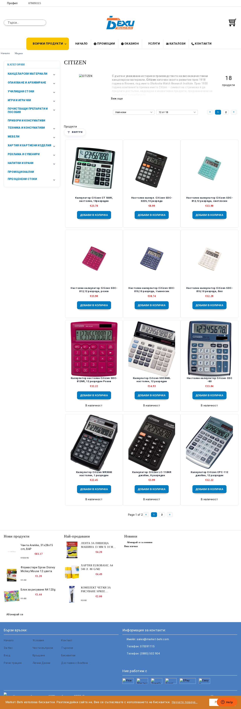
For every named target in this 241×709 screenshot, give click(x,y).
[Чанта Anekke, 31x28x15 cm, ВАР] (12, 551)
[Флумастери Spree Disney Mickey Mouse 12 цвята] (12, 574)
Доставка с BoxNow (74, 662)
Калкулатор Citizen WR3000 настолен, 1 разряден (94, 474)
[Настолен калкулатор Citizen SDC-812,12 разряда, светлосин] (209, 169)
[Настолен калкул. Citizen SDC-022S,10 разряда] (152, 168)
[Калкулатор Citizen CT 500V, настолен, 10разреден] (94, 168)
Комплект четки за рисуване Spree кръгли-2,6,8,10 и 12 (96, 589)
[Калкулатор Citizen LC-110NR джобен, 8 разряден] (152, 442)
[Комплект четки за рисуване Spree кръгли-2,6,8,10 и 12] (72, 594)
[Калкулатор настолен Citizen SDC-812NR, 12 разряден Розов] (94, 348)
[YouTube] (235, 3)
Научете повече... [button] (185, 702)
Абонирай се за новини (139, 542)
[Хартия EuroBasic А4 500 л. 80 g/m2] (72, 572)
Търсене (67, 647)
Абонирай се (14, 614)
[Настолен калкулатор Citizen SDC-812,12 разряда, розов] (93, 259)
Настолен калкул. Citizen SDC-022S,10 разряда (151, 199)
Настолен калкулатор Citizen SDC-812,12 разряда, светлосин (209, 199)
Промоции (106, 43)
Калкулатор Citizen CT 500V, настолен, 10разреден (94, 199)
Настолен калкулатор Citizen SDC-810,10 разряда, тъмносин (151, 290)
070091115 (34, 3)
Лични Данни (41, 662)
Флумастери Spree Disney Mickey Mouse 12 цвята (38, 569)
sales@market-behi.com (153, 639)
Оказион (131, 43)
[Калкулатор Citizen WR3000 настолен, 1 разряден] (94, 442)
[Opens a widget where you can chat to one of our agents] (227, 702)
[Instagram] (229, 3)
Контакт (66, 640)
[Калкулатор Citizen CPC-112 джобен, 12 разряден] (209, 442)
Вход (7, 655)
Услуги (154, 43)
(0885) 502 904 (150, 653)
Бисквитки (68, 655)
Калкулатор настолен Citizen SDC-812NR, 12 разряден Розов (94, 380)
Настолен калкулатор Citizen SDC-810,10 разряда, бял (209, 290)
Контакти (203, 43)
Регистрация (12, 662)
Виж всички (131, 546)
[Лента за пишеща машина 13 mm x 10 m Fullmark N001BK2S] (72, 549)
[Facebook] (218, 3)
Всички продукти (48, 43)
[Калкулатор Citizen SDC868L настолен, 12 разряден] (152, 348)
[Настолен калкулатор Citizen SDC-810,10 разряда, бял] (209, 259)
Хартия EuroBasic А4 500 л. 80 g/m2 (97, 567)
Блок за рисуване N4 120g (38, 589)
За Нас (8, 647)
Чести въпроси (43, 647)
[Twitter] (224, 3)
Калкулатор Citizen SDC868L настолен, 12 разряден (152, 380)
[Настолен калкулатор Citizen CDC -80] (209, 348)
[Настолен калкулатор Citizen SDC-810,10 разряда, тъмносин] (151, 259)
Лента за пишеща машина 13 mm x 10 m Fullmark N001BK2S (97, 545)
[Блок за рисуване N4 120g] (12, 596)
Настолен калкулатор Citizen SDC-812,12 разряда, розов (94, 290)
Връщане (39, 655)
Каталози (177, 43)
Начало (81, 43)
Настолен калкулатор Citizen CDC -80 (209, 380)
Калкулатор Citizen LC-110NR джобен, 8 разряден (151, 474)
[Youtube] (150, 661)
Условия (38, 640)
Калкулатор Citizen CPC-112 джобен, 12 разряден (209, 474)
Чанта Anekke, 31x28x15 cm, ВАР (37, 547)
